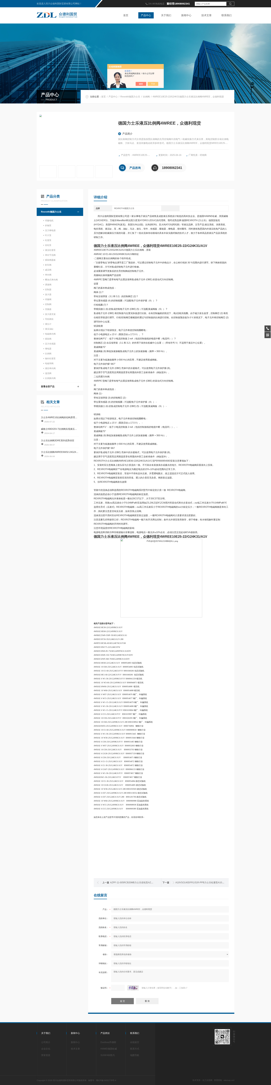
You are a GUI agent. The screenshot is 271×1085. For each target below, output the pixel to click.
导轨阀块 (49, 319)
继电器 (48, 348)
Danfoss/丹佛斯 (108, 1042)
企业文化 (45, 1049)
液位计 (48, 324)
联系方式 (134, 1049)
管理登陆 (218, 1080)
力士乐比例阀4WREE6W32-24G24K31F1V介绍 (60, 452)
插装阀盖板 (50, 260)
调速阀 (48, 284)
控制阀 (48, 304)
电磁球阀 (49, 363)
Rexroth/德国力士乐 (130, 96)
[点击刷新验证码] (133, 987)
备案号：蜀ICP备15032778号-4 (102, 1080)
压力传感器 (50, 343)
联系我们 (226, 15)
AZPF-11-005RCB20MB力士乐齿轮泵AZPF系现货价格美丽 (140, 882)
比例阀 (146, 96)
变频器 (48, 309)
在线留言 (134, 1042)
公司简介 (45, 1042)
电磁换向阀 (50, 334)
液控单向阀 (50, 368)
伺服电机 (49, 220)
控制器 (48, 289)
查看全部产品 (47, 386)
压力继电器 (50, 230)
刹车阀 (48, 265)
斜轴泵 (48, 225)
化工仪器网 (207, 1080)
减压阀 (48, 270)
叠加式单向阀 (51, 279)
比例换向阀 (50, 378)
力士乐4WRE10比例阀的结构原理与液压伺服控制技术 (60, 417)
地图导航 (134, 1055)
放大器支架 (50, 314)
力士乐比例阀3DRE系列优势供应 (57, 440)
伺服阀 (48, 299)
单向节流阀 (50, 255)
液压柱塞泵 (50, 250)
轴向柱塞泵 (50, 358)
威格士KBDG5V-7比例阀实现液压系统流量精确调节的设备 (60, 429)
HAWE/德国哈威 (108, 1049)
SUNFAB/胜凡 (107, 1055)
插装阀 (48, 339)
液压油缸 (49, 329)
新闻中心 (186, 15)
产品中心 (146, 15)
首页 (125, 15)
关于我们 (166, 15)
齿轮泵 (48, 245)
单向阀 (48, 275)
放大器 (48, 294)
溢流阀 (48, 373)
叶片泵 (48, 235)
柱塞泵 (48, 240)
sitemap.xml (229, 1080)
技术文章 (206, 15)
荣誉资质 (45, 1055)
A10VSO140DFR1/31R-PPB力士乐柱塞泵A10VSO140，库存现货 (208, 882)
